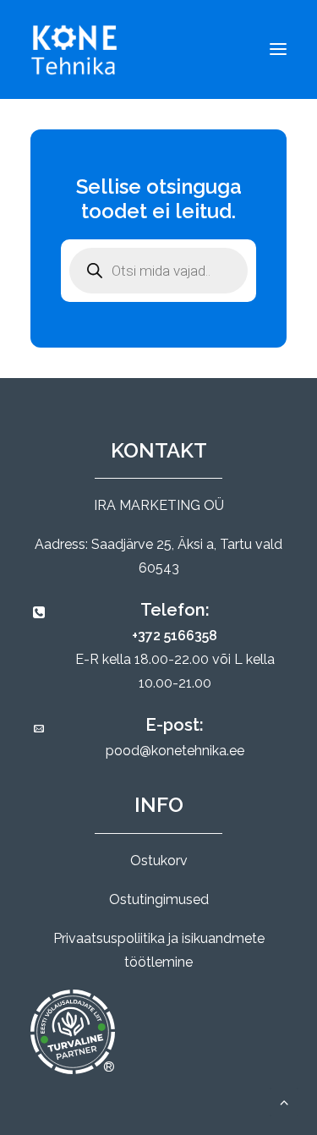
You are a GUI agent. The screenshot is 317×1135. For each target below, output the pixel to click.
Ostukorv (159, 861)
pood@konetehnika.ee (175, 751)
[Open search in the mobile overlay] (158, 270)
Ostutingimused (159, 899)
